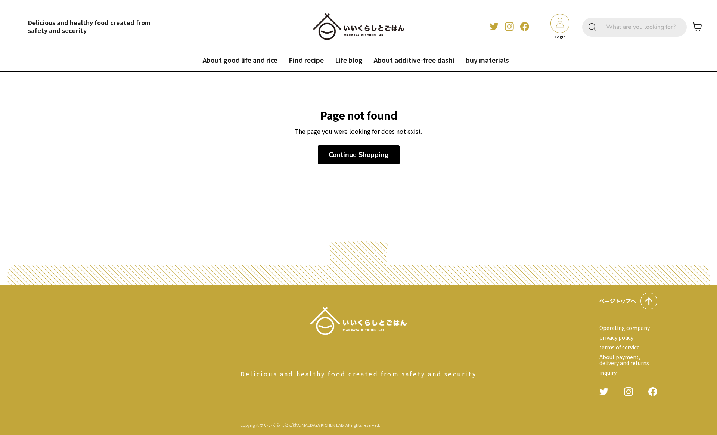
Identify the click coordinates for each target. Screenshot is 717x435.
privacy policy (616, 337)
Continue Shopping (359, 154)
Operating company (624, 327)
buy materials (487, 60)
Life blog (349, 60)
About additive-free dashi (414, 60)
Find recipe (306, 60)
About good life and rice (240, 60)
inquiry (608, 372)
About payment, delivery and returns (624, 360)
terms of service (619, 347)
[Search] (592, 27)
